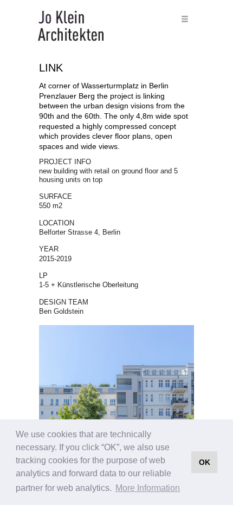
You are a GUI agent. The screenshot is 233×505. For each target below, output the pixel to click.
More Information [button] (147, 488)
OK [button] (204, 462)
